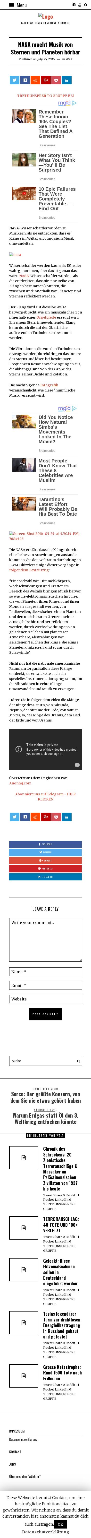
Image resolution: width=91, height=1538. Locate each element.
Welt (69, 59)
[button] (77, 1061)
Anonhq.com (20, 783)
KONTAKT (15, 1451)
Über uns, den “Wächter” (25, 1476)
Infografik (49, 385)
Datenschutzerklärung (23, 1439)
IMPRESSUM (17, 1431)
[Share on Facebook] (25, 80)
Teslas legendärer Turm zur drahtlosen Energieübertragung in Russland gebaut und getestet (61, 1325)
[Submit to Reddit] (35, 80)
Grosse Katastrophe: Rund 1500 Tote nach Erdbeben (62, 1373)
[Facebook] (74, 5)
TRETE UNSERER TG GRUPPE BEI (45, 96)
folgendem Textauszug (29, 570)
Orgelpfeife (46, 317)
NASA (24, 276)
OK (60, 1524)
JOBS (12, 1464)
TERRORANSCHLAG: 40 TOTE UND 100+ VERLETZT (61, 1225)
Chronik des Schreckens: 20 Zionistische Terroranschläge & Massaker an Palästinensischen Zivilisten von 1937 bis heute (60, 1169)
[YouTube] (80, 5)
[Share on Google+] (46, 80)
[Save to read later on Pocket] (56, 80)
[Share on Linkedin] (66, 80)
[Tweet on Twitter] (14, 80)
